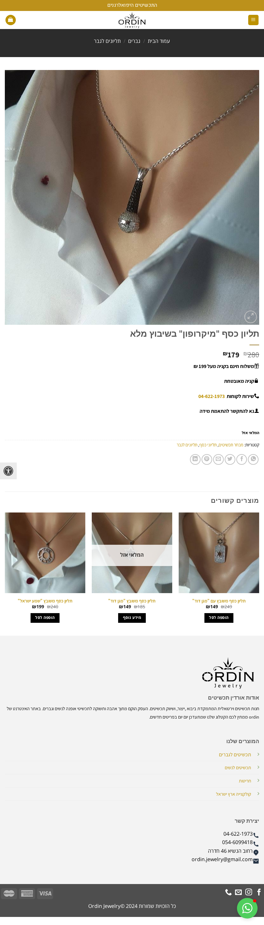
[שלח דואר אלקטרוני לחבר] (218, 459)
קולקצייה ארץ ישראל (233, 794)
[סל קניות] (10, 20)
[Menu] (253, 20)
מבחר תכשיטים (231, 445)
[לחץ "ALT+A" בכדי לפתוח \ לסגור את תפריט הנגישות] (8, 471)
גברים (134, 41)
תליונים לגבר (107, 41)
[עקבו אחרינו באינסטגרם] (248, 892)
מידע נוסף (132, 617)
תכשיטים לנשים (238, 767)
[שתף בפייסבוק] (241, 459)
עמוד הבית (159, 41)
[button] (247, 908)
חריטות (245, 781)
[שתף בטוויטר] (230, 459)
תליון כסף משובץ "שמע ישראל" (45, 601)
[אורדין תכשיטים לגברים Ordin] (132, 20)
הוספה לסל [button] (219, 617)
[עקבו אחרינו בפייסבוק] (259, 892)
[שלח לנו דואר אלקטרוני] (238, 892)
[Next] (5, 573)
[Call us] (228, 892)
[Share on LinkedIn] (195, 459)
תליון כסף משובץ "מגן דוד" (132, 601)
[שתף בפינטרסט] (207, 459)
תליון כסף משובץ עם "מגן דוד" (219, 601)
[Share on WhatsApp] (253, 459)
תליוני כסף (208, 445)
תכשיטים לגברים (235, 754)
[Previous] (259, 573)
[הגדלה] (250, 317)
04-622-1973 (211, 396)
